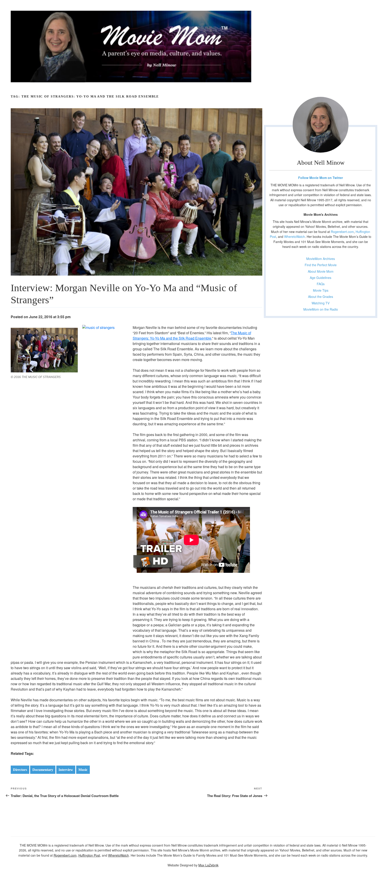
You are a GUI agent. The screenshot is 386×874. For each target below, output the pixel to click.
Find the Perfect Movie (321, 265)
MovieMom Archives (320, 258)
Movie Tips (320, 290)
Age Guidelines (320, 277)
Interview (66, 770)
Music (83, 770)
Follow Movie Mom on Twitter (320, 177)
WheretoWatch (294, 236)
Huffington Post (89, 855)
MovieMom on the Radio (320, 309)
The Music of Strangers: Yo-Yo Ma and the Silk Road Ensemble (192, 335)
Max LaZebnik (208, 865)
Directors (20, 770)
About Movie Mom (321, 271)
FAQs (321, 284)
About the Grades (320, 296)
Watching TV (320, 303)
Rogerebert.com (342, 231)
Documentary (42, 770)
